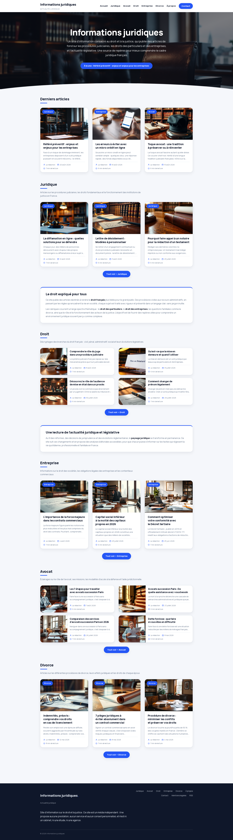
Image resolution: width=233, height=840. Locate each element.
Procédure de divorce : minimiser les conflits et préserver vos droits (162, 719)
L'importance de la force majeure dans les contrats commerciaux (64, 518)
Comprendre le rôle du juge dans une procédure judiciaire (86, 353)
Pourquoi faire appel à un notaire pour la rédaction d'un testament (168, 240)
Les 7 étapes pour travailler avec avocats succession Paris (87, 590)
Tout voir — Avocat (116, 649)
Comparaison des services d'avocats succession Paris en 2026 (89, 620)
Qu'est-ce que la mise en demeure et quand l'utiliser (163, 353)
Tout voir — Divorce (116, 754)
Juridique (115, 5)
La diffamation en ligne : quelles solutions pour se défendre (63, 240)
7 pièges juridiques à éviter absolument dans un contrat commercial (110, 719)
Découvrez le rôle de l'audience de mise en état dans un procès (87, 383)
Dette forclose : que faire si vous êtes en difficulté (162, 620)
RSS (191, 795)
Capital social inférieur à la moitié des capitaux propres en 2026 (110, 520)
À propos (171, 5)
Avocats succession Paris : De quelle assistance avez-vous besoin (168, 590)
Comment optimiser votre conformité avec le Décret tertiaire (162, 520)
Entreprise (147, 5)
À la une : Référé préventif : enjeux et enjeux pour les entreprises (116, 65)
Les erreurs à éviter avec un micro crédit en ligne (110, 145)
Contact (185, 6)
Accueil (104, 5)
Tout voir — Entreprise (117, 556)
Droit (136, 5)
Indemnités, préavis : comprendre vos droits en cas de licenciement (57, 719)
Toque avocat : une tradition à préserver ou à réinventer (166, 145)
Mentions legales (179, 795)
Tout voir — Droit (116, 412)
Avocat (126, 5)
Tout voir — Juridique (116, 274)
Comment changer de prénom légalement (160, 383)
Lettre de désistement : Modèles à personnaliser (110, 240)
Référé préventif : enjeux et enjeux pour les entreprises (60, 145)
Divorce (160, 5)
